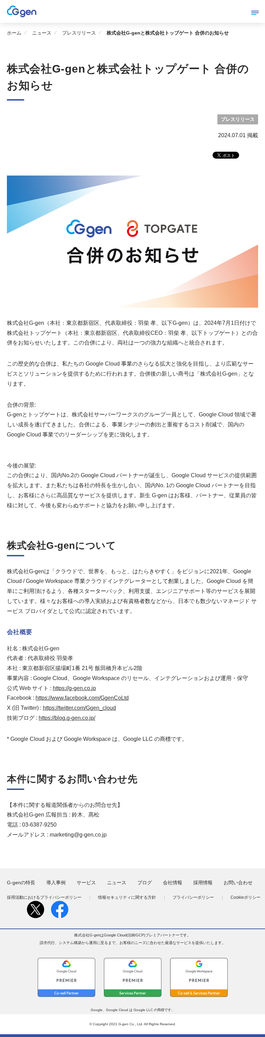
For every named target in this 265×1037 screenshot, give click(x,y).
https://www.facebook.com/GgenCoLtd (82, 698)
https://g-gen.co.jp (74, 688)
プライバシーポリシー (193, 897)
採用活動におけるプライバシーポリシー (44, 897)
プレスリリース (79, 33)
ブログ (144, 882)
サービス (86, 882)
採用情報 (203, 882)
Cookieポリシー (245, 897)
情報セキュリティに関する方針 (127, 897)
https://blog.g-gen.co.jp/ (67, 718)
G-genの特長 (21, 882)
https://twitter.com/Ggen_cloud (79, 708)
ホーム (14, 33)
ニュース (41, 33)
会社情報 (172, 882)
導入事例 (56, 882)
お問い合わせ (238, 882)
